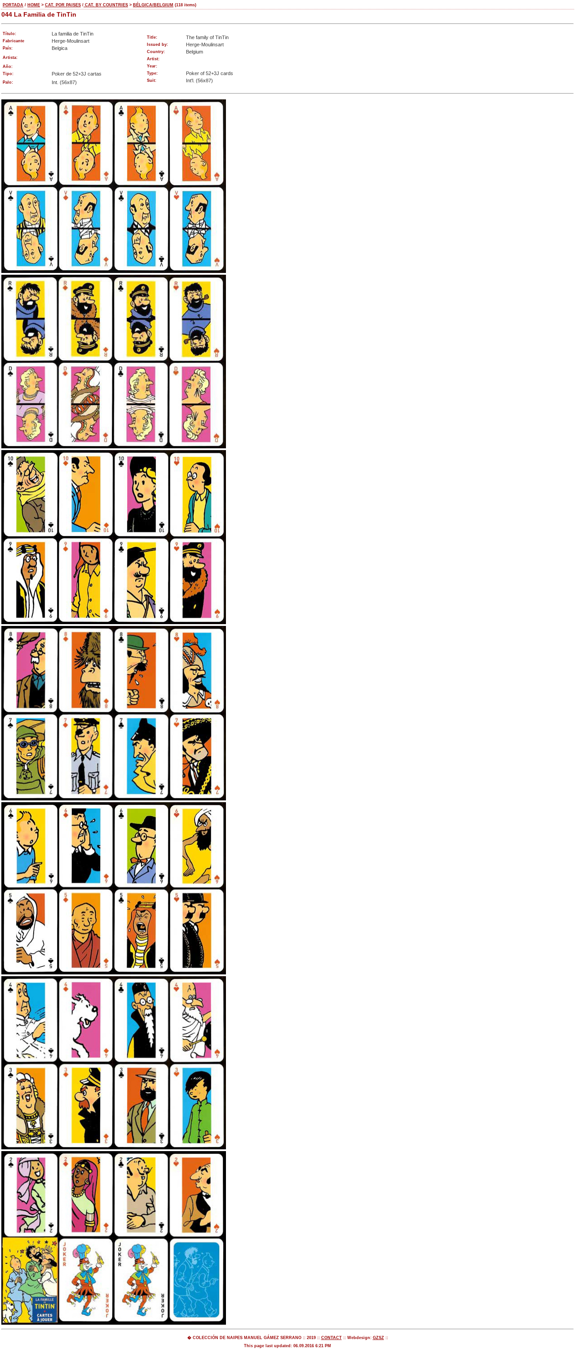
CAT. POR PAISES (63, 5)
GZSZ (378, 1337)
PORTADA (13, 5)
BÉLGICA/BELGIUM (153, 5)
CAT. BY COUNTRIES (106, 5)
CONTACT (331, 1337)
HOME (33, 5)
